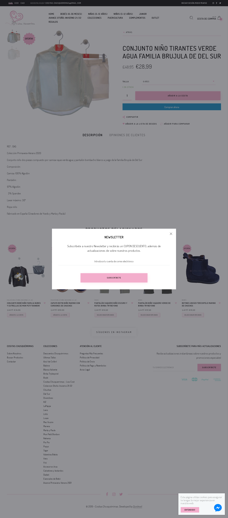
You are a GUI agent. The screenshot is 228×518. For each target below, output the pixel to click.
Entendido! (190, 510)
